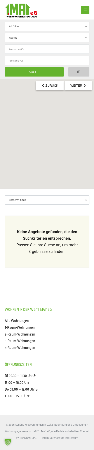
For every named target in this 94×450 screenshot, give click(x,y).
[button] (8, 442)
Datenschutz (56, 437)
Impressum (71, 437)
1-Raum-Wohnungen (20, 327)
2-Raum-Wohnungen (20, 334)
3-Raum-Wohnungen (20, 341)
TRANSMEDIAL (28, 437)
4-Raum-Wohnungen (20, 348)
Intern (45, 437)
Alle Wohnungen (17, 321)
